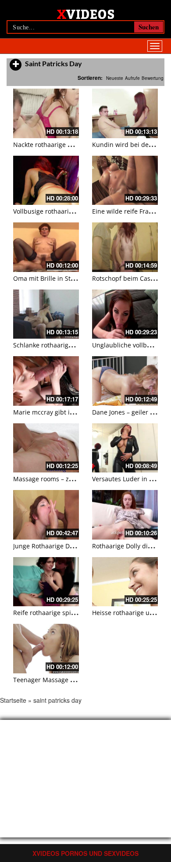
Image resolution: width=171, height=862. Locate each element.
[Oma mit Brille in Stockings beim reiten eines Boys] (46, 247)
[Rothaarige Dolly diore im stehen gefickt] (125, 515)
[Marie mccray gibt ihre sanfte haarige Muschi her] (46, 381)
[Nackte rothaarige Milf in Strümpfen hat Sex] (46, 113)
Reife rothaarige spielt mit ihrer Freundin (74, 612)
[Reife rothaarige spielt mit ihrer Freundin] (46, 582)
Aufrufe (132, 78)
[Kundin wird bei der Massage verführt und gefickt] (125, 113)
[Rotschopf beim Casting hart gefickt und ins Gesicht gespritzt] (125, 247)
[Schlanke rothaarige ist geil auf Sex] (46, 314)
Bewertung (153, 78)
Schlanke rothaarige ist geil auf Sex (64, 345)
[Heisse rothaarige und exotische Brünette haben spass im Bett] (125, 582)
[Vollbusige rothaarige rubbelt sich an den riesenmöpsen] (46, 180)
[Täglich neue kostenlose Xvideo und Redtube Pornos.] (86, 13)
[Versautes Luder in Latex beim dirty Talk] (125, 448)
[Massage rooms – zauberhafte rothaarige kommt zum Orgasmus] (46, 448)
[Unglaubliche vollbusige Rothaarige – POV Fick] (125, 314)
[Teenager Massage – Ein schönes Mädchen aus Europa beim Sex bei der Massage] (46, 648)
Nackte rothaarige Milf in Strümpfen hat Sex (78, 144)
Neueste (114, 78)
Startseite (13, 700)
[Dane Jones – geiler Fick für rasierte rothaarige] (125, 381)
